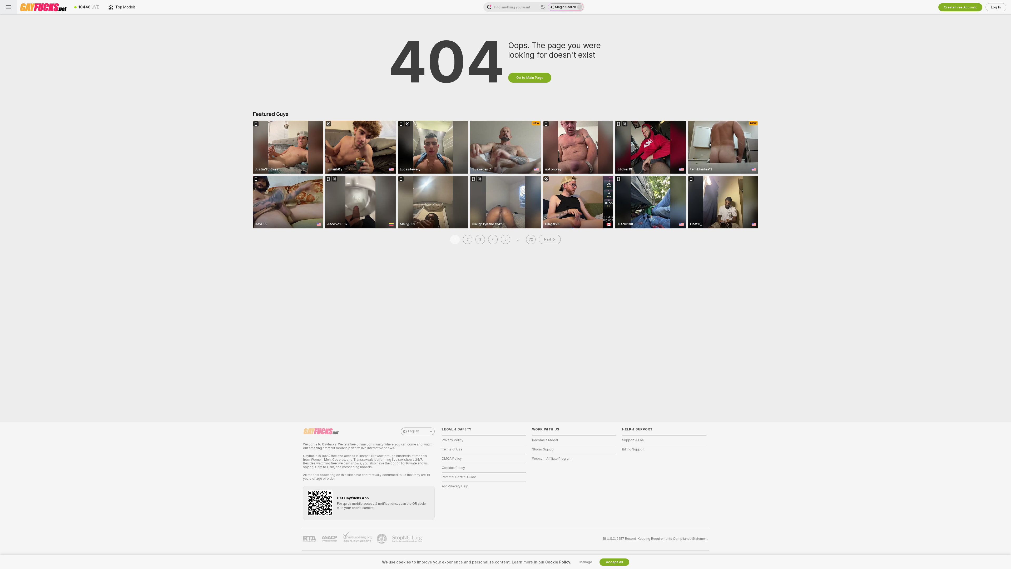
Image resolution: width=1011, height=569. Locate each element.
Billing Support (633, 449)
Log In (996, 7)
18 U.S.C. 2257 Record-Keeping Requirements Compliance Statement (655, 539)
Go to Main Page (529, 78)
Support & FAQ (633, 440)
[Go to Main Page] (43, 7)
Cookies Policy (453, 468)
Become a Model (545, 440)
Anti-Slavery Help (455, 486)
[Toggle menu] (8, 7)
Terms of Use (452, 449)
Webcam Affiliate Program (552, 458)
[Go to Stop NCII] (407, 539)
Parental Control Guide (459, 477)
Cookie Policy (557, 562)
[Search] (543, 7)
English (413, 431)
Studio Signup (543, 449)
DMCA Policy (452, 458)
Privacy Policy (452, 440)
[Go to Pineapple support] (382, 539)
